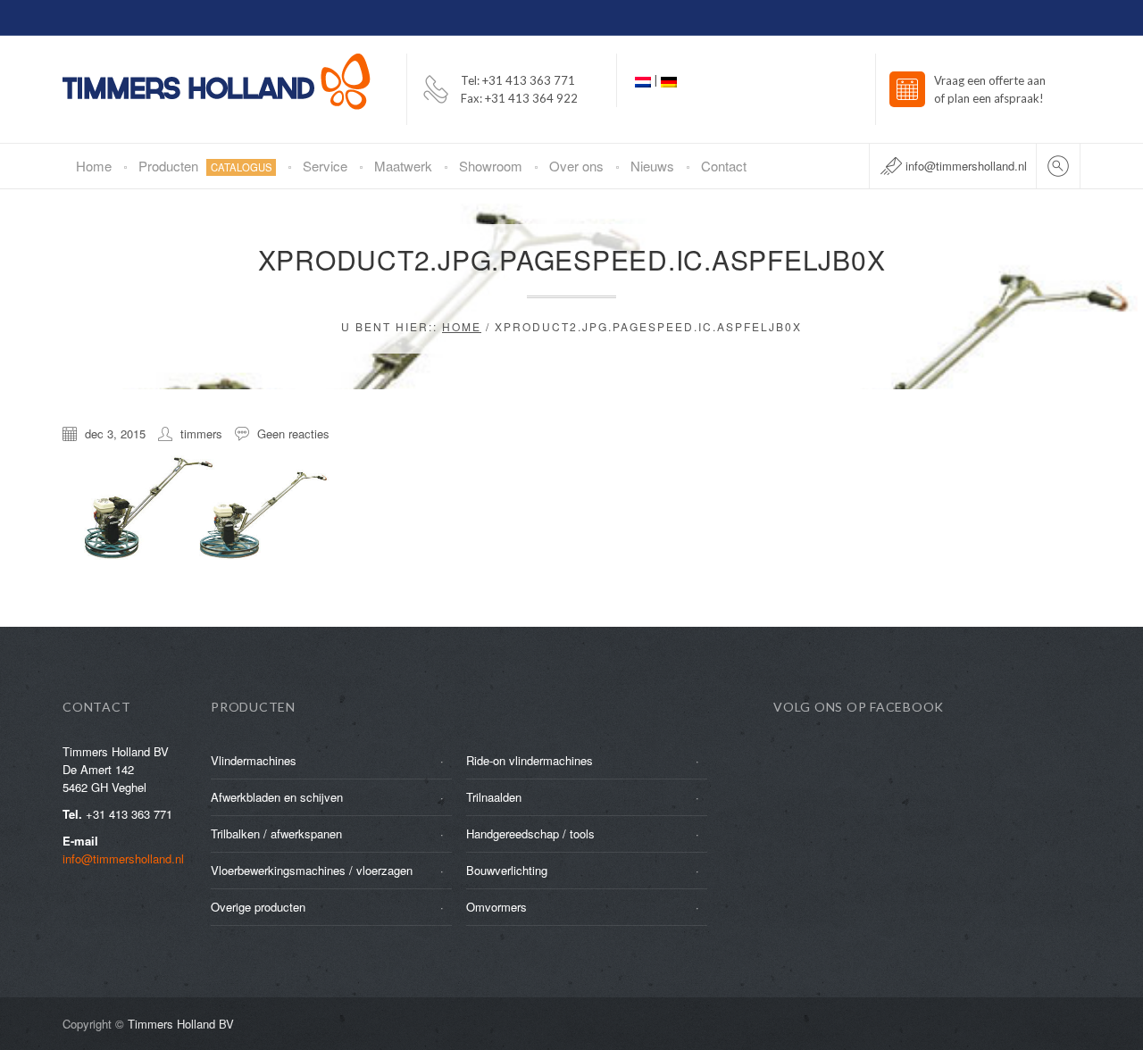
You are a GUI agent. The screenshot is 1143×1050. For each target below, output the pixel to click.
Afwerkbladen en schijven (277, 796)
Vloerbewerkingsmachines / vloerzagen (312, 870)
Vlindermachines (253, 760)
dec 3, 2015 (115, 433)
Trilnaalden (493, 796)
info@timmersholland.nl (966, 165)
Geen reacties (293, 433)
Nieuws (652, 165)
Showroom (490, 165)
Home (94, 165)
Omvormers (496, 906)
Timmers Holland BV (181, 1023)
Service (325, 165)
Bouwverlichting (506, 870)
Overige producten (258, 906)
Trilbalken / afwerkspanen (276, 833)
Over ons (576, 165)
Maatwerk (403, 165)
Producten (205, 165)
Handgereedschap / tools (530, 833)
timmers (201, 433)
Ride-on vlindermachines (529, 760)
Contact (724, 165)
